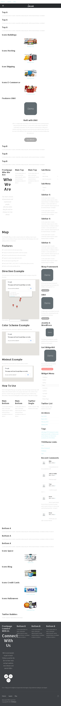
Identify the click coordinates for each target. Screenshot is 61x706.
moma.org (12, 296)
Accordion (44, 388)
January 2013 (44, 424)
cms (47, 438)
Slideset (44, 380)
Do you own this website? (13, 288)
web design (44, 432)
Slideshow (44, 377)
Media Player (45, 399)
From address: (5, 320)
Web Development (46, 179)
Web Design (45, 176)
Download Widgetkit (47, 369)
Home (43, 173)
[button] (13, 305)
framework (52, 432)
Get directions (24, 320)
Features (3, 1)
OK (30, 288)
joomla (43, 436)
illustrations (53, 436)
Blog (15, 1)
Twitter (44, 396)
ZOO (42, 453)
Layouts (9, 1)
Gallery (44, 382)
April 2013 (44, 416)
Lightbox (44, 390)
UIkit (43, 190)
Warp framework (45, 448)
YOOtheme (43, 451)
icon (49, 436)
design (46, 436)
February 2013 (44, 422)
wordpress (43, 438)
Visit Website (30, 140)
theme (53, 438)
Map (43, 385)
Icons (42, 445)
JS (51, 438)
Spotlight (44, 393)
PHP (48, 432)
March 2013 (44, 419)
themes (54, 434)
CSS (50, 438)
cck (51, 434)
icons (57, 434)
